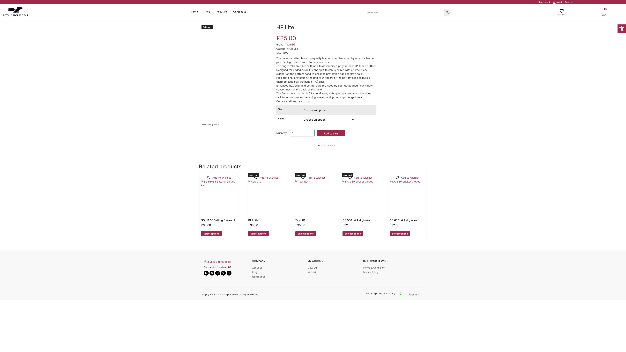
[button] (622, 28)
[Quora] (217, 273)
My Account (544, 2)
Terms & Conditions (374, 267)
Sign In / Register (564, 2)
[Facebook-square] (206, 273)
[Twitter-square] (211, 273)
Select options (211, 233)
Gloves (293, 48)
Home (194, 11)
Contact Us (239, 11)
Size (280, 109)
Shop (207, 11)
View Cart (313, 267)
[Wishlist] (562, 11)
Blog (254, 272)
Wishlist (562, 14)
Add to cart (331, 133)
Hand (281, 118)
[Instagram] (229, 273)
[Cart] (603, 11)
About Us (222, 11)
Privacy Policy (370, 272)
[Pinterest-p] (223, 273)
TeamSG (290, 44)
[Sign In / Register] (554, 2)
